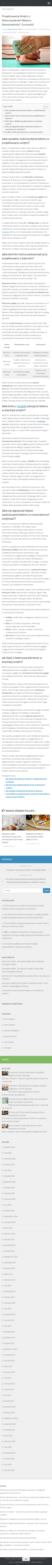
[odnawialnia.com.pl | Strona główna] (20, 3)
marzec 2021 (9, 1389)
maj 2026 (7, 1153)
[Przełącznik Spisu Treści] (44, 107)
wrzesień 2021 (10, 1355)
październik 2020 (11, 1418)
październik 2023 (11, 1257)
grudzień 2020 (10, 1407)
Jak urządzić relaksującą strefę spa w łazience (24, 791)
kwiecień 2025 (9, 1199)
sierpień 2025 (9, 1193)
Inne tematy (9, 1042)
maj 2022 (7, 1309)
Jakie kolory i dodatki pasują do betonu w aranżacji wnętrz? (23, 122)
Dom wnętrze (8, 9)
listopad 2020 (9, 1412)
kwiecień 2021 (9, 1384)
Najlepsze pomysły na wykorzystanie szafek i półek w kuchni (35, 837)
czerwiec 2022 (9, 1303)
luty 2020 (7, 1464)
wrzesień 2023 (10, 1262)
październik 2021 (11, 1349)
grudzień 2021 (10, 1337)
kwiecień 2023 (9, 1291)
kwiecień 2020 (9, 1453)
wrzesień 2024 (10, 1222)
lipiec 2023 (8, 1274)
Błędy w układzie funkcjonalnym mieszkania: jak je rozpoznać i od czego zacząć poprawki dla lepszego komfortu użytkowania (26, 935)
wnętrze (26, 453)
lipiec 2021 (8, 1366)
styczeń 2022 (9, 1332)
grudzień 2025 (10, 1182)
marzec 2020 (9, 1459)
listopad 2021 (9, 1343)
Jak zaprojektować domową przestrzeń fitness (18, 1538)
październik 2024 (11, 1216)
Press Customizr (37, 1562)
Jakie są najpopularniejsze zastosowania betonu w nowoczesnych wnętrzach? (23, 128)
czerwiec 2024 (9, 1234)
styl (16, 203)
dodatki (22, 406)
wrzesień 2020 (10, 1424)
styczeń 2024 (9, 1239)
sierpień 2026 (9, 1147)
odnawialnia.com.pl (15, 29)
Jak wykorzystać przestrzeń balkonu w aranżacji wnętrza (22, 1549)
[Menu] (49, 3)
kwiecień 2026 (9, 1159)
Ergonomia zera (10, 1036)
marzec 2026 (9, 1164)
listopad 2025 (9, 1187)
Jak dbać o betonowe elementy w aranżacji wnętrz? (24, 132)
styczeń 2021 (9, 1401)
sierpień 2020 (9, 1430)
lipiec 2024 (8, 1228)
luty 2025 (7, 1205)
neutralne (41, 421)
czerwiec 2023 (9, 1280)
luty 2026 (7, 1170)
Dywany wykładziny (11, 1030)
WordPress (19, 1562)
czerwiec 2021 (9, 1372)
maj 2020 (7, 1447)
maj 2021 (7, 1378)
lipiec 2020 (8, 1435)
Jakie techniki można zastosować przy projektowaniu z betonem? (25, 117)
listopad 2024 (9, 1211)
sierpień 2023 (9, 1268)
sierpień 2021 (9, 1360)
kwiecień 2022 (9, 1314)
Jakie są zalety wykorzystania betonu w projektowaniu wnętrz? (25, 111)
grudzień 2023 (10, 1245)
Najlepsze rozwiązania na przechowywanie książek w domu (23, 1519)
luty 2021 (7, 1395)
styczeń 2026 (9, 1176)
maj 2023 (7, 1286)
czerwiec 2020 (9, 1441)
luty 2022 (7, 1326)
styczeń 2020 (9, 1470)
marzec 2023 (9, 1297)
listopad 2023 (9, 1251)
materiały (5, 232)
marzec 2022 (9, 1320)
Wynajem (8, 1048)
